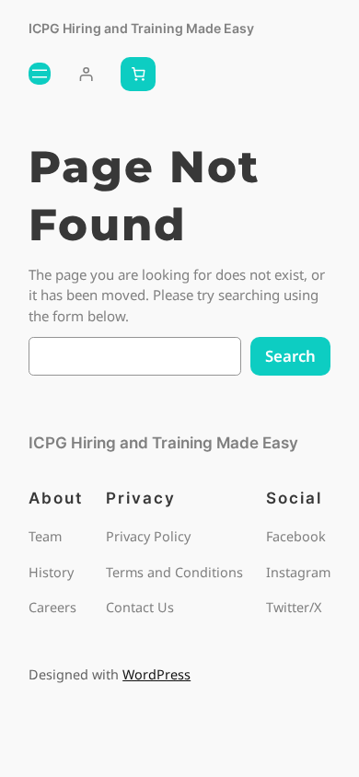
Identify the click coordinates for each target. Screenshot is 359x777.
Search (290, 355)
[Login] (85, 74)
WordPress (156, 674)
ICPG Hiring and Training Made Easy (141, 28)
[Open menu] (40, 74)
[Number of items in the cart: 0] (138, 74)
